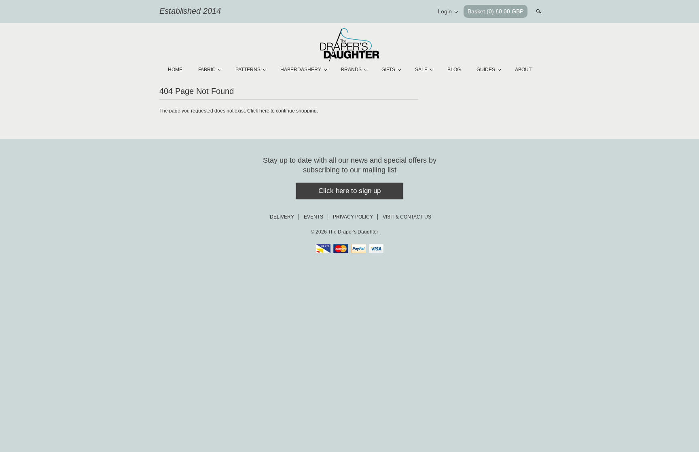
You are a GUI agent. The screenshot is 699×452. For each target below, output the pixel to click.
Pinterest (407, 11)
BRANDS (351, 69)
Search (538, 11)
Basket (495, 11)
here (264, 111)
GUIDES (486, 69)
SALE (421, 69)
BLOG (454, 69)
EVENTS (313, 217)
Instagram (421, 11)
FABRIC (207, 69)
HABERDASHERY (300, 69)
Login (445, 11)
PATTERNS (248, 69)
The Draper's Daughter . (354, 232)
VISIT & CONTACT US (407, 217)
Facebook (394, 11)
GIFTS (388, 69)
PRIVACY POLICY (353, 217)
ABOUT (523, 69)
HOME (175, 69)
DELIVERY (282, 217)
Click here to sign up (349, 191)
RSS (380, 11)
